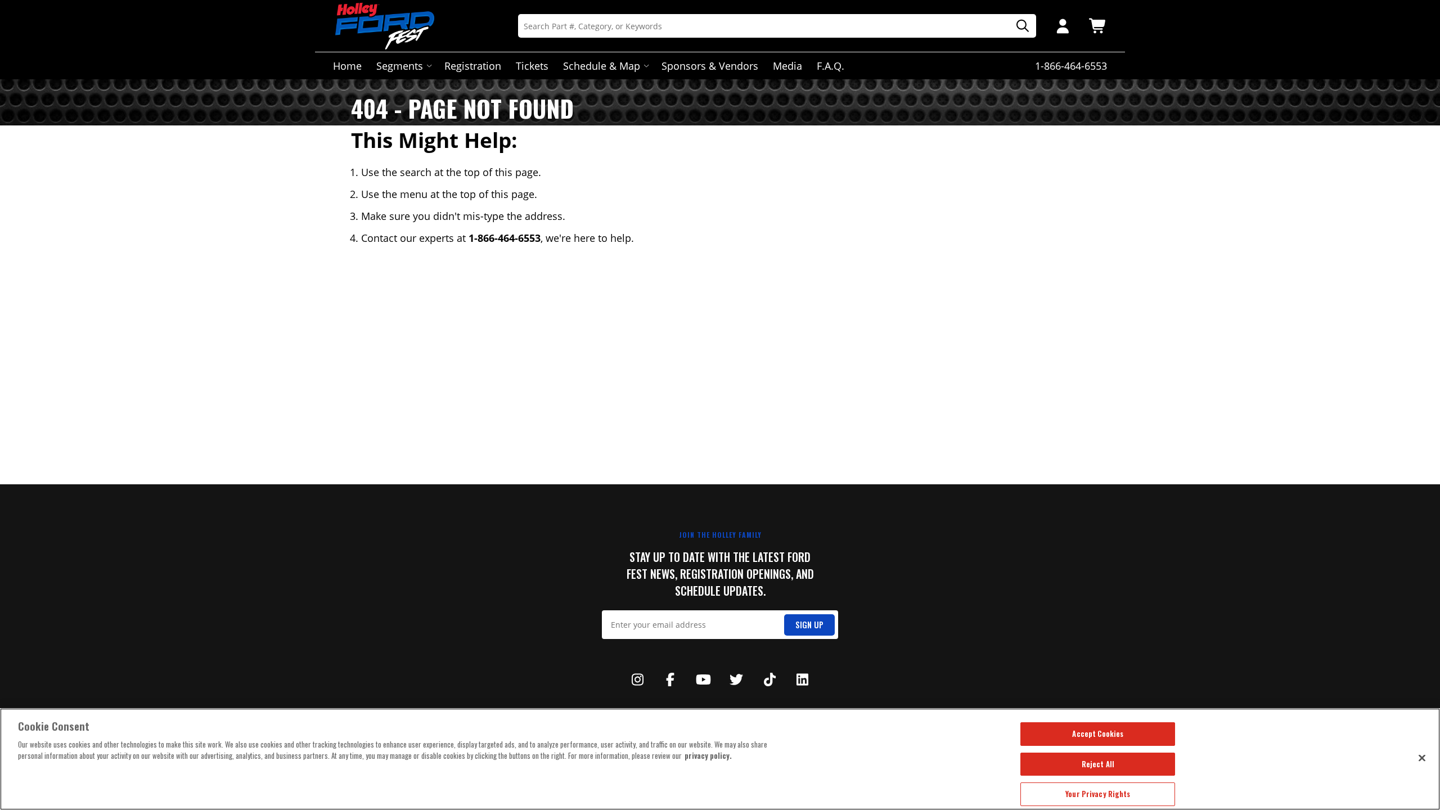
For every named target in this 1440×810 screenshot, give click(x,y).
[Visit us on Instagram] (637, 679)
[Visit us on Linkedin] (802, 679)
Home (347, 66)
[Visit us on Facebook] (670, 679)
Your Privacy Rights (1097, 793)
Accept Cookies (1097, 733)
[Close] (1422, 757)
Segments (399, 66)
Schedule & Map (601, 66)
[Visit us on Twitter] (736, 679)
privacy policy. (708, 755)
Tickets (532, 66)
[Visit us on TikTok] (769, 679)
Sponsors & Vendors (710, 66)
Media (787, 66)
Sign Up (809, 625)
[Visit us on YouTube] (703, 679)
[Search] (1019, 26)
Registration (472, 66)
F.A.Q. (830, 66)
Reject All (1098, 764)
